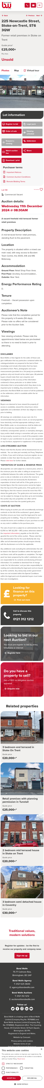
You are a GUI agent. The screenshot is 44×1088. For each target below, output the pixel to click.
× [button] (41, 1049)
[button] (22, 1084)
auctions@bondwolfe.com (23, 999)
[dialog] (22, 1067)
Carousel (26, 1037)
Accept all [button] (11, 1078)
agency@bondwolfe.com (23, 987)
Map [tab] (16, 70)
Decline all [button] (32, 1078)
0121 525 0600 (23, 983)
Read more (21, 1059)
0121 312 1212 (23, 995)
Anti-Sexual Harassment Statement (22, 1046)
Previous (3, 91)
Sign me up (22, 955)
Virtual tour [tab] (33, 70)
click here (9, 460)
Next (40, 91)
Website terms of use (22, 1043)
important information (11, 533)
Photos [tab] (5, 70)
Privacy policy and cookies (22, 1041)
